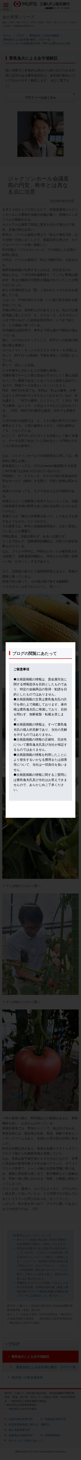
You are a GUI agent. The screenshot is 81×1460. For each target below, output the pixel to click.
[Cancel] (40, 815)
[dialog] (40, 730)
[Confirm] (40, 813)
